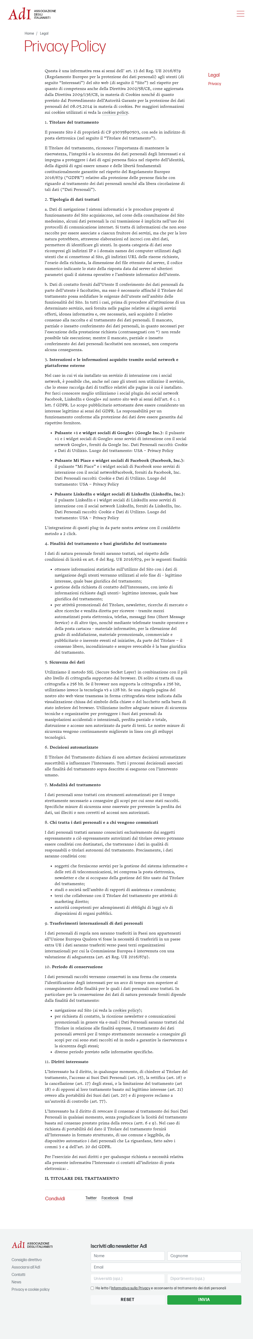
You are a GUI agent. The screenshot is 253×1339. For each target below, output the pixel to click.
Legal (44, 33)
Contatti (18, 1274)
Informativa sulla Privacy (130, 1288)
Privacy (214, 84)
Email (128, 1198)
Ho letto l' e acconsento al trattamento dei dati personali (161, 1288)
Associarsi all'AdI (26, 1267)
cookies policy (115, 112)
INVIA (204, 1299)
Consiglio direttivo (27, 1260)
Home (29, 33)
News (16, 1282)
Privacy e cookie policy (31, 1289)
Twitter (91, 1198)
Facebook (110, 1198)
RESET (127, 1299)
